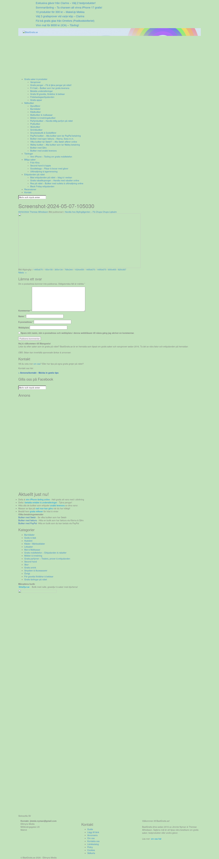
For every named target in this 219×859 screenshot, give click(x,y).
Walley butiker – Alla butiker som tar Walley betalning (55, 144)
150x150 (49, 269)
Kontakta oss (93, 841)
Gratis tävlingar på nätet (35, 579)
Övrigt (27, 573)
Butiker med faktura (27, 520)
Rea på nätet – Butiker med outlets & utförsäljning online (56, 183)
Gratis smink (30, 567)
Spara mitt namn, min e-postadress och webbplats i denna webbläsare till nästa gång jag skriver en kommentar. (77, 332)
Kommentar (24, 310)
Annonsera (92, 835)
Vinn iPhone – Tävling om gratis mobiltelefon (51, 156)
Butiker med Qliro (38, 147)
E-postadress (25, 321)
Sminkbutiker (36, 129)
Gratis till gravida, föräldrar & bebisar (47, 93)
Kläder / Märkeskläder (34, 543)
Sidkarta (91, 853)
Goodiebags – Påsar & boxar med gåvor (49, 168)
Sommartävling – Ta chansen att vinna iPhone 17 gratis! (69, 7)
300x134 (59, 269)
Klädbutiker (35, 111)
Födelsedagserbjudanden (42, 96)
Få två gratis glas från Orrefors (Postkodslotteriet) (65, 20)
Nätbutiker (29, 102)
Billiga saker (30, 159)
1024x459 (79, 269)
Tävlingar (28, 153)
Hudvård (28, 540)
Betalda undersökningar (41, 91)
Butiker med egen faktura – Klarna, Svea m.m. (52, 138)
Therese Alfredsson (39, 211)
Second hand (30, 561)
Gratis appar (36, 99)
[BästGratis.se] (30, 31)
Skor (26, 564)
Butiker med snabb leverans (43, 150)
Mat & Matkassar (32, 549)
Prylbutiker (35, 123)
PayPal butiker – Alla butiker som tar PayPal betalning (55, 135)
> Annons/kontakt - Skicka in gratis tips (38, 372)
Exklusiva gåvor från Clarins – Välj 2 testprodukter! (66, 3)
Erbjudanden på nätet (34, 174)
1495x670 (38, 269)
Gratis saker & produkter (35, 79)
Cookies (91, 850)
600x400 (112, 269)
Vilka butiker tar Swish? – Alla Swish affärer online (53, 141)
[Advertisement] (107, 57)
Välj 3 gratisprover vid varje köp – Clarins (60, 16)
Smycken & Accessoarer (35, 570)
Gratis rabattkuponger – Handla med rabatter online (54, 180)
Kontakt (27, 192)
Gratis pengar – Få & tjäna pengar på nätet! (51, 85)
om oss (37, 363)
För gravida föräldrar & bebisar (38, 576)
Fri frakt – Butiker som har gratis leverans (49, 88)
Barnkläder (35, 108)
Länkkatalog (93, 844)
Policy (90, 847)
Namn (21, 316)
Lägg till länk (93, 832)
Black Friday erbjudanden (42, 186)
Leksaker (28, 546)
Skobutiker (35, 126)
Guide (90, 829)
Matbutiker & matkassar (41, 114)
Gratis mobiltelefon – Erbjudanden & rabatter (45, 552)
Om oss (91, 838)
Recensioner (30, 189)
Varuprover (35, 82)
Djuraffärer (35, 105)
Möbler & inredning (33, 555)
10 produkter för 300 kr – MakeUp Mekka (60, 12)
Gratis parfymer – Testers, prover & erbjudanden (47, 558)
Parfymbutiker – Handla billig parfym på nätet (51, 120)
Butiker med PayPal (27, 523)
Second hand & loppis (40, 165)
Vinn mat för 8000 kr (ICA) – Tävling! (57, 25)
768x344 (69, 269)
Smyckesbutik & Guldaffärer (43, 132)
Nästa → (22, 272)
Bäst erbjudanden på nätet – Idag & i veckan (51, 177)
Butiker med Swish (27, 517)
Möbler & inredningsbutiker (43, 117)
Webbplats (23, 327)
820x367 (122, 269)
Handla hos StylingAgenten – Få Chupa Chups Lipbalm (91, 211)
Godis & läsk (30, 537)
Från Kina (34, 162)
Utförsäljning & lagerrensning (44, 171)
